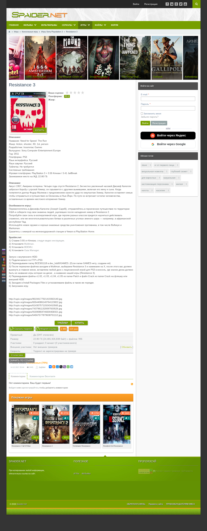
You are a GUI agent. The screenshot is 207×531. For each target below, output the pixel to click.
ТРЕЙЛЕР (62, 323)
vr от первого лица (164, 165)
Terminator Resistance (81, 446)
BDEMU (28, 247)
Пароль (145, 104)
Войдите (13, 388)
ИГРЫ (76, 474)
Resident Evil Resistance (113, 446)
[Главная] (9, 31)
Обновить (127, 347)
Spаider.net (22, 504)
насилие (160, 190)
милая (179, 184)
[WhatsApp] (68, 366)
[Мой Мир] (57, 366)
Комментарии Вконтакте (42, 376)
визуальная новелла (152, 171)
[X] (61, 366)
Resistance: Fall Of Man (21, 446)
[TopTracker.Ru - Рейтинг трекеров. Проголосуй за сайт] (145, 471)
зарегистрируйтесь (30, 388)
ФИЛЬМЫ (86, 474)
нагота (145, 190)
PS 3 (67, 96)
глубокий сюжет (179, 171)
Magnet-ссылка (48, 329)
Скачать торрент (23, 329)
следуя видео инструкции (50, 240)
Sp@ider (42, 367)
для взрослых (149, 177)
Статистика (17, 355)
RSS (132, 384)
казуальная (169, 177)
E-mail (144, 94)
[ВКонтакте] (50, 366)
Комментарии (18, 376)
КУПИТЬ (39, 130)
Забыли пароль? (149, 116)
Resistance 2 (47, 446)
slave (144, 165)
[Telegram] (71, 366)
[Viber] (64, 366)
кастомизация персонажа (155, 184)
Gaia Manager (31, 250)
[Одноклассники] (53, 366)
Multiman (29, 243)
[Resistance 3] (28, 112)
